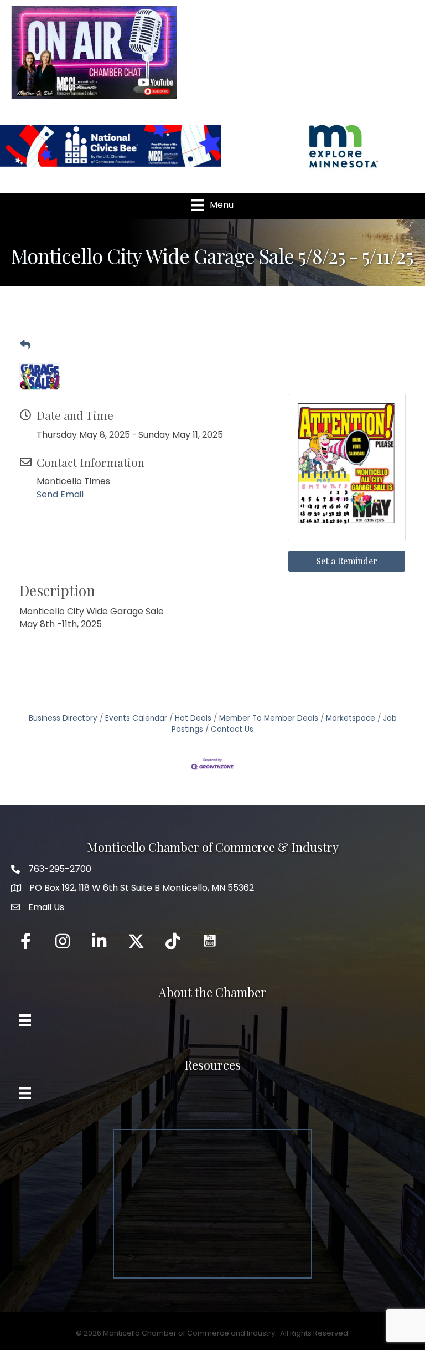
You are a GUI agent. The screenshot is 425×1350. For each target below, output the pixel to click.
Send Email (60, 494)
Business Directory (63, 718)
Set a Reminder (346, 561)
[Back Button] (25, 345)
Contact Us (232, 729)
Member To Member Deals (268, 718)
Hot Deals (193, 718)
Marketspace (350, 718)
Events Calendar (136, 718)
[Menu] (25, 1020)
